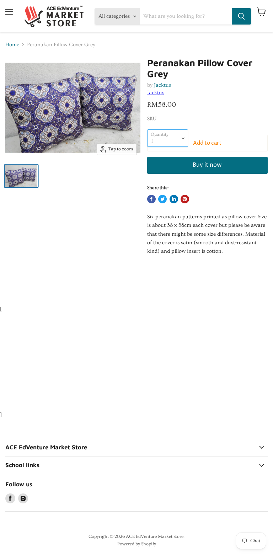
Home (12, 45)
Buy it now (207, 165)
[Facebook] (10, 498)
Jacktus (162, 85)
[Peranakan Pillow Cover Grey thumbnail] (21, 176)
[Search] (241, 16)
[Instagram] (23, 498)
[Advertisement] (129, 272)
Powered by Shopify (136, 543)
